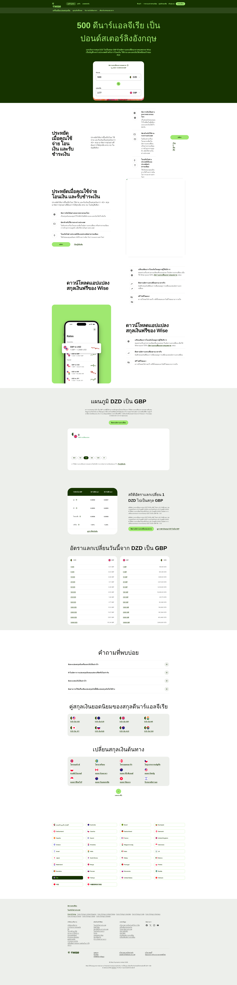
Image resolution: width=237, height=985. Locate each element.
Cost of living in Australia (123, 914)
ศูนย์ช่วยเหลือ (71, 939)
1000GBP (126, 607)
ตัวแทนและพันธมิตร (73, 937)
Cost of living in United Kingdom (86, 914)
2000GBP (126, 612)
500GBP (125, 602)
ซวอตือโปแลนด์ (76, 773)
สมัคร (179, 137)
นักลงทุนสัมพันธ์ (72, 935)
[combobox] (134, 77)
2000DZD (74, 612)
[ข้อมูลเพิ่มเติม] (76, 500)
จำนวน (98, 72)
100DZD (73, 592)
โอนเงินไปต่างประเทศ (100, 925)
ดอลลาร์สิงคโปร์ (76, 782)
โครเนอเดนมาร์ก (126, 764)
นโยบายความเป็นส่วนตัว (126, 952)
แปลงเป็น (98, 88)
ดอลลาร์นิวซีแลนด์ (126, 773)
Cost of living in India (138, 914)
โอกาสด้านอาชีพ (72, 931)
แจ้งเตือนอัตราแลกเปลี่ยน (127, 935)
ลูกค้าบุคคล (71, 4)
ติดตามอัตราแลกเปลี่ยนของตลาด (141, 529)
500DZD (73, 602)
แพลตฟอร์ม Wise (98, 935)
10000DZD (74, 622)
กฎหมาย (96, 952)
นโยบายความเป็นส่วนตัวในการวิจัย (130, 925)
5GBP (125, 572)
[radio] (74, 457)
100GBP (125, 592)
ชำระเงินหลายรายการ (100, 939)
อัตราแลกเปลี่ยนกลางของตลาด (165, 275)
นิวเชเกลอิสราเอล (151, 782)
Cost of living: (72, 914)
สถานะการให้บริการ (73, 933)
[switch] (118, 84)
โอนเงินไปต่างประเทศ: (74, 910)
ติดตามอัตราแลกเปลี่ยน (118, 423)
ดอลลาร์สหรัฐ (150, 773)
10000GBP (126, 622)
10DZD (73, 577)
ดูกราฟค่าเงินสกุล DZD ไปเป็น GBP (168, 529)
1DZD (72, 567)
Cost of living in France (74, 916)
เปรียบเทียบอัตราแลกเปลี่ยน (127, 937)
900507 (114, 967)
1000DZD (74, 607)
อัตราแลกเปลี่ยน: (72, 906)
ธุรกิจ (78, 4)
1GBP (125, 567)
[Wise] (57, 4)
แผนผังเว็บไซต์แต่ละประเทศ (127, 954)
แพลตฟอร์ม (85, 4)
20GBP (125, 582)
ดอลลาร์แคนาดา (101, 773)
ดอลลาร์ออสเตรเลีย (102, 782)
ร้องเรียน (96, 954)
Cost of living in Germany (152, 914)
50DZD (73, 587)
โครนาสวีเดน (100, 764)
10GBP (125, 577)
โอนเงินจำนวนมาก (99, 931)
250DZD (73, 597)
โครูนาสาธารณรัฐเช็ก (153, 764)
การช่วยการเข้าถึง (73, 941)
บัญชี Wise (97, 927)
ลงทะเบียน (180, 4)
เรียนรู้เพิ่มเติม (174, 146)
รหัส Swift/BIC (124, 931)
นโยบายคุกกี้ (148, 952)
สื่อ (68, 929)
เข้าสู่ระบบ (171, 4)
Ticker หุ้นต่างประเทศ (126, 929)
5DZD (72, 572)
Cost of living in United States (106, 914)
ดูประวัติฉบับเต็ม (92, 531)
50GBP (125, 587)
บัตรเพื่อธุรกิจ (97, 937)
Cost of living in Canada (103, 916)
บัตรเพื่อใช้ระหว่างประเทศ (101, 929)
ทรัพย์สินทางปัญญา (99, 956)
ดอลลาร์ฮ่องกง (125, 782)
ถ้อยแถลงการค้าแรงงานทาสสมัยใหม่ (155, 954)
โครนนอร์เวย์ (75, 764)
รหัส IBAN (122, 933)
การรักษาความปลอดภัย (74, 927)
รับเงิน (95, 933)
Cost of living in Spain (88, 916)
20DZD (73, 582)
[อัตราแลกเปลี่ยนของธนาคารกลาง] (127, 65)
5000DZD (74, 617)
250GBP (125, 597)
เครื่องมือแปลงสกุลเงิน (126, 927)
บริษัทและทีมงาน (72, 925)
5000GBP (126, 617)
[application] (85, 447)
